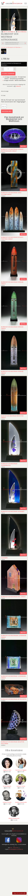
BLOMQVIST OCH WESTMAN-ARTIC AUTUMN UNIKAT (11, 193)
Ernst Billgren (7, 786)
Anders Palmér (7, 802)
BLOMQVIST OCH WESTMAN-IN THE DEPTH (13, 699)
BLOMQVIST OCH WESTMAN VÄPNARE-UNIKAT (12, 283)
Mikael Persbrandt (14, 818)
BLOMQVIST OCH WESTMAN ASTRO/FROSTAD (9, 464)
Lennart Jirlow (21, 786)
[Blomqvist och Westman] (3, 51)
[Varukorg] (2, 3)
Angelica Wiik (7, 770)
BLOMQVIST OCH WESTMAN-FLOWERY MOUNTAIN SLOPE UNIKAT (12, 150)
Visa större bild (21, 31)
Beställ (23, 146)
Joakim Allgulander (21, 802)
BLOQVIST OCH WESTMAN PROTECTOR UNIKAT (12, 417)
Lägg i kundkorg (8, 74)
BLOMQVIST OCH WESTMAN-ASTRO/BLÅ (12, 512)
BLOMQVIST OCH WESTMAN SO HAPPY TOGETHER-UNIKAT (12, 238)
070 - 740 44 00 (14, 847)
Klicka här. (18, 86)
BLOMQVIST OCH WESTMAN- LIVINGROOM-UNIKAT (13, 677)
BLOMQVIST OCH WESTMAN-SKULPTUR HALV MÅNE (12, 743)
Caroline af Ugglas (20, 770)
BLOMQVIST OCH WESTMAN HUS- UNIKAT (13, 597)
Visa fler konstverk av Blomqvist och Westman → (11, 64)
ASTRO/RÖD (4, 558)
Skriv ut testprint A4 (9, 31)
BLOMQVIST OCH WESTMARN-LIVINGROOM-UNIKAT (14, 636)
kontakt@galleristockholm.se (16, 849)
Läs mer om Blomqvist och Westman (11, 47)
